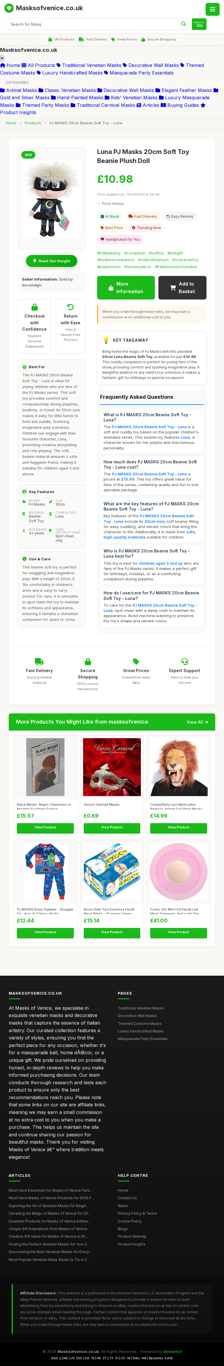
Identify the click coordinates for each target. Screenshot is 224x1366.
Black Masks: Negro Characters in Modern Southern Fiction (44, 805)
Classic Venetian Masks (69, 90)
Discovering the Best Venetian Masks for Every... (50, 1252)
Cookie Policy (130, 1221)
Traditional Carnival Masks (105, 105)
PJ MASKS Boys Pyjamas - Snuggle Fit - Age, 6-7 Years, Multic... (45, 910)
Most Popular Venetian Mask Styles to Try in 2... (49, 1259)
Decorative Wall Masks (153, 65)
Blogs (123, 1229)
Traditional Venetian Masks (91, 65)
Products (33, 123)
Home (12, 65)
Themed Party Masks (44, 105)
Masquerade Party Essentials (141, 73)
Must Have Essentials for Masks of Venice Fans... (50, 1190)
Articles (150, 105)
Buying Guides (182, 105)
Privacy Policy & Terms (137, 1213)
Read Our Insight (54, 260)
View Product (45, 827)
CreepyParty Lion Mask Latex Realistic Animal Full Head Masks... (177, 805)
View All (195, 722)
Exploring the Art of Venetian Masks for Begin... (49, 1206)
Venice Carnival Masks (102, 804)
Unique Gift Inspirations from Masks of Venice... (49, 1229)
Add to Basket (187, 287)
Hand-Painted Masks (79, 97)
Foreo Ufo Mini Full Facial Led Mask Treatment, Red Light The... (176, 910)
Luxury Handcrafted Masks (72, 73)
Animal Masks (21, 90)
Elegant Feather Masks (186, 90)
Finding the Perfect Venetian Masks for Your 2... (49, 1244)
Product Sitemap (132, 1236)
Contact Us (127, 1198)
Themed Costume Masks (140, 1023)
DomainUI (172, 1351)
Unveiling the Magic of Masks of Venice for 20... (49, 1213)
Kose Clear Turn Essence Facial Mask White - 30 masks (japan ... (109, 910)
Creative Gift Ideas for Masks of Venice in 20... (48, 1236)
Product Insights (132, 1244)
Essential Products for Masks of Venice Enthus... (50, 1221)
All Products (40, 65)
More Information (129, 287)
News (123, 1206)
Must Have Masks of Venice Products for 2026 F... (51, 1198)
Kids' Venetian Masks (133, 97)
